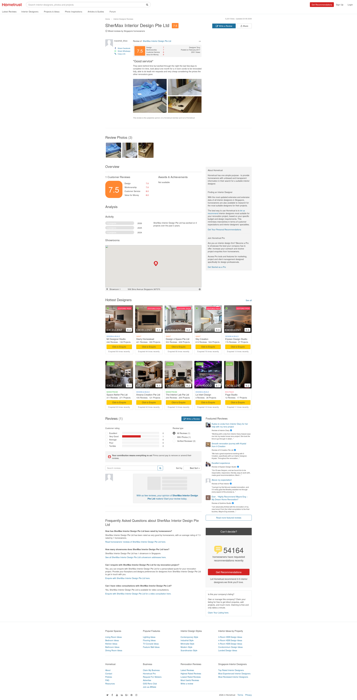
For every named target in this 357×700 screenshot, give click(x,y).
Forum (113, 11)
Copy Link (121, 54)
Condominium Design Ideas (230, 647)
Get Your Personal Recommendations (224, 229)
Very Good (114, 436)
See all (249, 300)
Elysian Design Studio (236, 339)
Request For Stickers (152, 676)
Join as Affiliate (149, 687)
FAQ (107, 680)
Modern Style (186, 647)
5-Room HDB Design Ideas (230, 643)
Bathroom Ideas (112, 647)
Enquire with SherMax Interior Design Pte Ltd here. (127, 578)
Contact (108, 673)
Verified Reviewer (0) (186, 441)
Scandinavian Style (189, 650)
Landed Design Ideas (227, 650)
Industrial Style (187, 640)
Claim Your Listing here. (218, 612)
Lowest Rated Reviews (191, 676)
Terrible (112, 446)
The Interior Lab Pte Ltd (177, 394)
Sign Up (339, 4)
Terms (240, 694)
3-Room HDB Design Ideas (230, 637)
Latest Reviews (9, 11)
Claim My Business (151, 670)
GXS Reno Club (150, 683)
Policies (108, 676)
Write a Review (225, 26)
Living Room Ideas (113, 637)
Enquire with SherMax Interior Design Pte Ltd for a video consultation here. (138, 593)
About (107, 670)
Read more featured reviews (228, 517)
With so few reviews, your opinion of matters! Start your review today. (167, 497)
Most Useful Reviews (190, 680)
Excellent (113, 433)
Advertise (147, 680)
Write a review (187, 683)
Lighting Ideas (149, 637)
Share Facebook (124, 48)
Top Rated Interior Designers (231, 670)
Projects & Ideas (51, 11)
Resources (110, 683)
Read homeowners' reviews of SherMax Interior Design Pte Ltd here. (135, 541)
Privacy (248, 694)
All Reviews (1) (183, 433)
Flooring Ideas (149, 640)
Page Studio (231, 394)
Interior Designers (29, 11)
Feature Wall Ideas (151, 647)
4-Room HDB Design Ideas (230, 640)
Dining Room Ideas (113, 650)
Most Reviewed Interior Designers (233, 676)
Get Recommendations (322, 4)
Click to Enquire (119, 346)
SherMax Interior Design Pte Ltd (137, 25)
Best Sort (194, 468)
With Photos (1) (184, 437)
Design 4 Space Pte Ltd (177, 339)
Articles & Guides (96, 11)
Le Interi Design (203, 394)
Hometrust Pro (149, 673)
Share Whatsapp (124, 51)
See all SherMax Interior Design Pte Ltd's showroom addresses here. (135, 557)
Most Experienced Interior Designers (234, 673)
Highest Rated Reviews (191, 673)
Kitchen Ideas (111, 643)
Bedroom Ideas (112, 640)
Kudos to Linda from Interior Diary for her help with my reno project (230, 425)
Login (350, 4)
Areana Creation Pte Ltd (148, 394)
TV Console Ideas (151, 643)
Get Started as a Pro (217, 267)
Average (113, 439)
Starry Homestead (145, 339)
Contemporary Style (189, 637)
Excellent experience (221, 463)
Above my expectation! (222, 479)
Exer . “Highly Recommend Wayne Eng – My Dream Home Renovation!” (230, 498)
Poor (111, 442)
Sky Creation (202, 339)
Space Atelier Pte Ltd (117, 394)
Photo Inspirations (73, 11)
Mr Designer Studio (116, 339)
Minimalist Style (187, 643)
